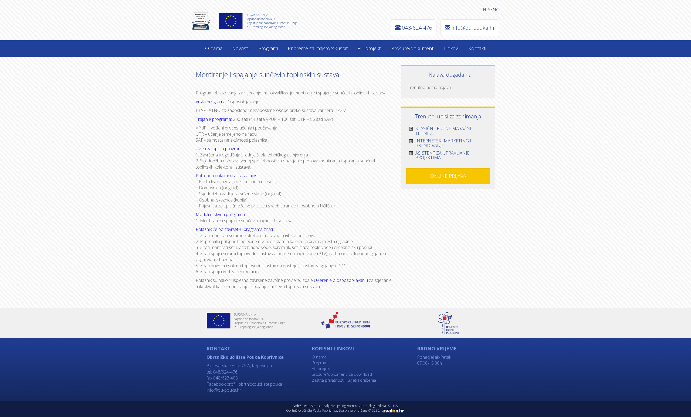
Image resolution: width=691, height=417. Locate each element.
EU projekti (369, 48)
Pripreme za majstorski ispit (318, 48)
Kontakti (477, 48)
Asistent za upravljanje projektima (442, 155)
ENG (494, 10)
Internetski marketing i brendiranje (443, 143)
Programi (268, 48)
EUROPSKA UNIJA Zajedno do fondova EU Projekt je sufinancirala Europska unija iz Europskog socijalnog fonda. (271, 21)
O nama (213, 48)
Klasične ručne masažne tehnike (443, 130)
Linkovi (451, 48)
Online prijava (448, 176)
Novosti (240, 48)
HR (486, 10)
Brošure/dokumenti (412, 48)
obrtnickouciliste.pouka (259, 384)
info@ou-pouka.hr (473, 27)
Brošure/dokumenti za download (342, 374)
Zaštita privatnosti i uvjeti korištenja (344, 380)
